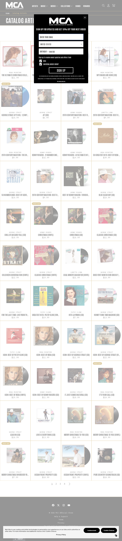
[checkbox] (61, 61)
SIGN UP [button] (61, 70)
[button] (85, 17)
